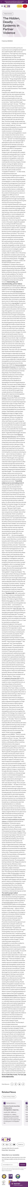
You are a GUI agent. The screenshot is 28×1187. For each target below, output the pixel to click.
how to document (8, 902)
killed (22, 386)
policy (11, 601)
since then (16, 873)
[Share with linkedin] (19, 1084)
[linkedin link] (7, 1144)
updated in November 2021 (12, 678)
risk (22, 140)
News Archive (8, 13)
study (4, 195)
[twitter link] (10, 1144)
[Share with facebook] (15, 1084)
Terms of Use (12, 1150)
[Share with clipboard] (23, 1084)
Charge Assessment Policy (10, 995)
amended (12, 146)
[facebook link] (3, 1144)
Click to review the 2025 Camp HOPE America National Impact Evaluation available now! (14, 2)
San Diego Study (17, 291)
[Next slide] (27, 2)
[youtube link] (14, 1144)
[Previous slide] (1, 2)
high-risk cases (17, 608)
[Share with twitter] (12, 1084)
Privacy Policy (5, 1150)
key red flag (15, 303)
